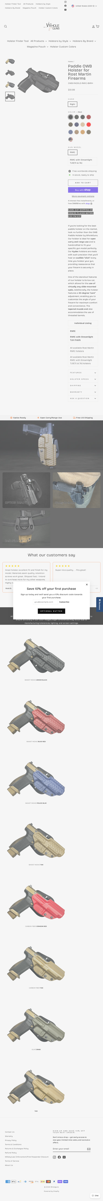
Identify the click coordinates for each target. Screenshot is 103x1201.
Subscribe (64, 602)
